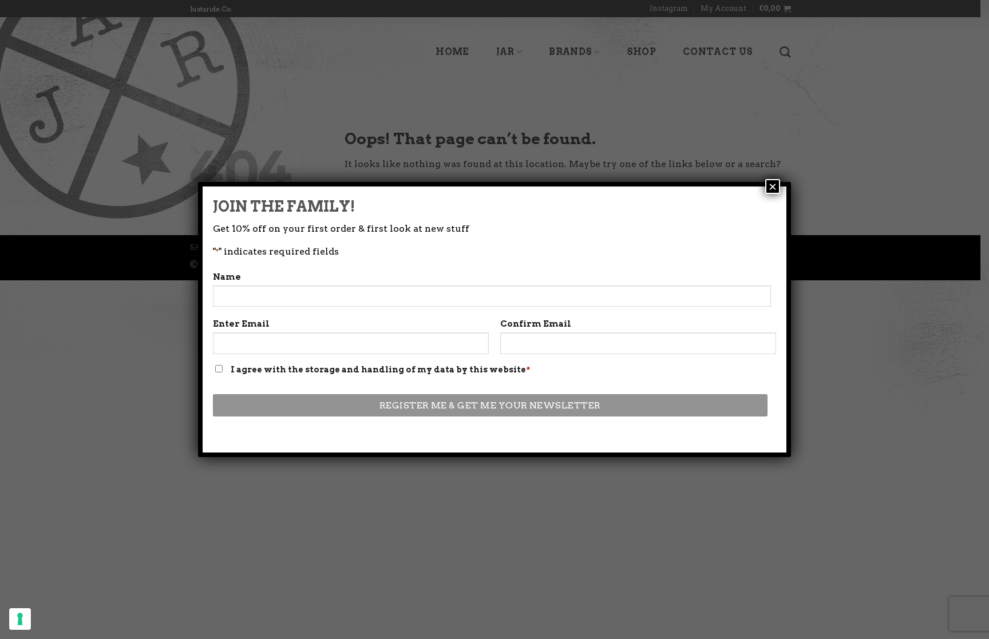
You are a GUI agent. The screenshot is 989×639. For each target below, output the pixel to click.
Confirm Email (535, 324)
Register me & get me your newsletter (490, 405)
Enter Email (241, 324)
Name (227, 277)
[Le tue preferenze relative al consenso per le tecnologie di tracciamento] (20, 619)
